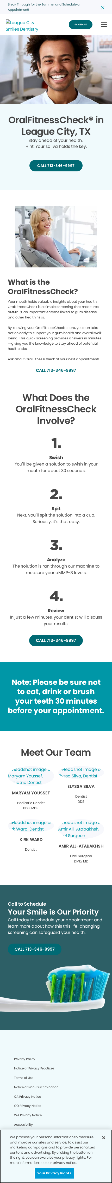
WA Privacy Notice (28, 1115)
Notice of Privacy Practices (34, 1068)
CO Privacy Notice (27, 1105)
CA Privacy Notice (27, 1096)
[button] (104, 24)
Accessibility (23, 1124)
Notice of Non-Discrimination (36, 1087)
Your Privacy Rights (54, 1173)
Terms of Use (23, 1077)
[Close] (103, 1137)
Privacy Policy (24, 1059)
